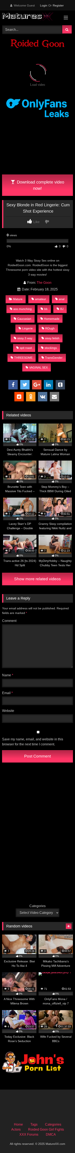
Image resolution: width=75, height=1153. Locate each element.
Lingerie (27, 328)
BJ (62, 309)
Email (7, 693)
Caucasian (24, 318)
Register (58, 5)
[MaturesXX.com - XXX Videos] (30, 17)
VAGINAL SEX (38, 367)
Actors (16, 1129)
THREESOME (23, 357)
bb (46, 309)
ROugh (50, 328)
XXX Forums (28, 1134)
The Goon (44, 282)
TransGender (53, 357)
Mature (17, 299)
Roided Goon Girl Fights (46, 1129)
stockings (51, 347)
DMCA (51, 1134)
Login (43, 5)
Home (18, 1124)
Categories (37, 906)
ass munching (22, 309)
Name (7, 675)
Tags (34, 1124)
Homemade (51, 318)
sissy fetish (52, 338)
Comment (9, 621)
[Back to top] (62, 1140)
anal (61, 299)
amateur (40, 299)
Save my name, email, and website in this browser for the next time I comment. (32, 741)
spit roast (26, 347)
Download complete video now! (40, 185)
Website (8, 711)
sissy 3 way (24, 338)
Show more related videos (37, 579)
